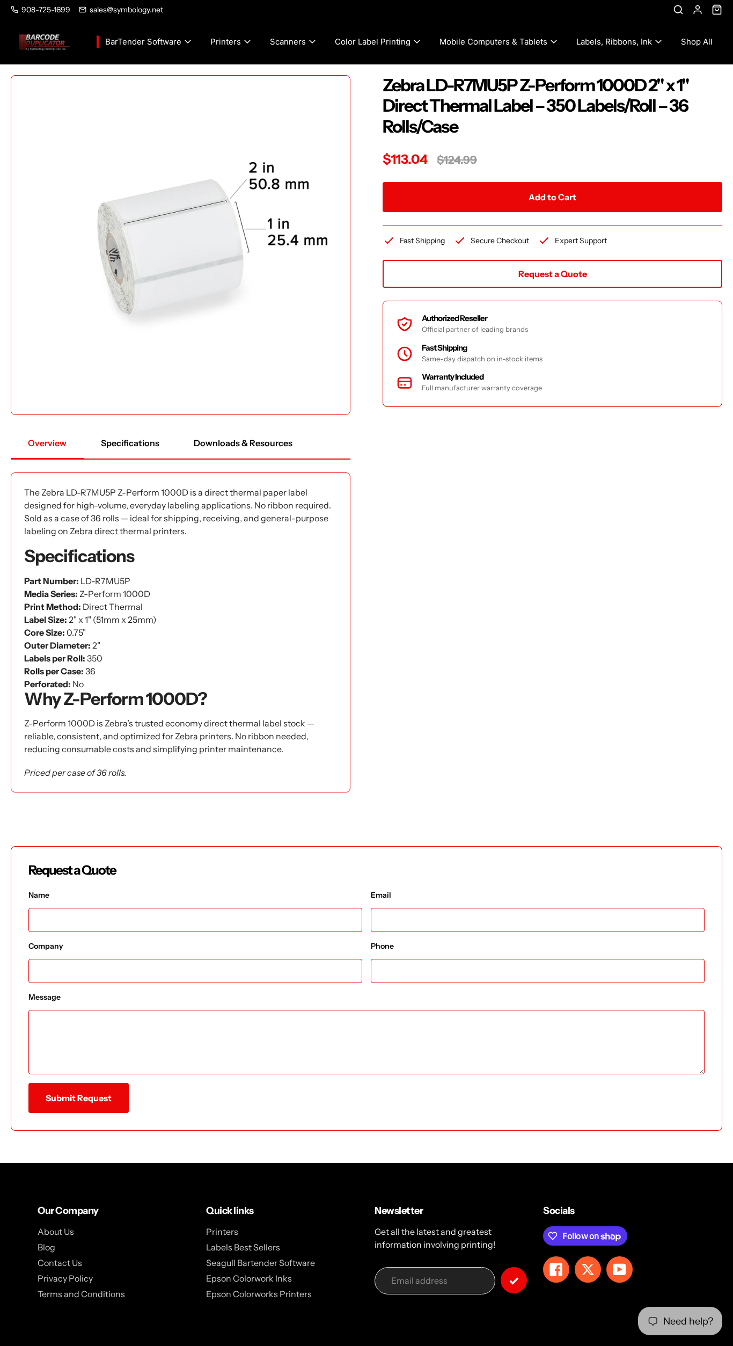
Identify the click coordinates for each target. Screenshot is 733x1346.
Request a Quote (552, 273)
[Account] (697, 9)
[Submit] (514, 1280)
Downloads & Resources (243, 443)
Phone (382, 946)
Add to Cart (552, 197)
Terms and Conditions (81, 1294)
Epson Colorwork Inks (249, 1278)
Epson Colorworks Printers (259, 1294)
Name (38, 895)
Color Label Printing (373, 42)
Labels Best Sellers (243, 1247)
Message (44, 997)
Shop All (697, 42)
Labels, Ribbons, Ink (614, 42)
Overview (47, 443)
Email (381, 895)
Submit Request (79, 1098)
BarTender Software (143, 42)
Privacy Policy (65, 1278)
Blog (46, 1247)
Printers (225, 42)
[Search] (678, 9)
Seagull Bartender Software (260, 1262)
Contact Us (60, 1262)
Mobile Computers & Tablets (493, 42)
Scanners (288, 42)
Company (45, 946)
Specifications (130, 443)
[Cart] (717, 9)
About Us (56, 1231)
